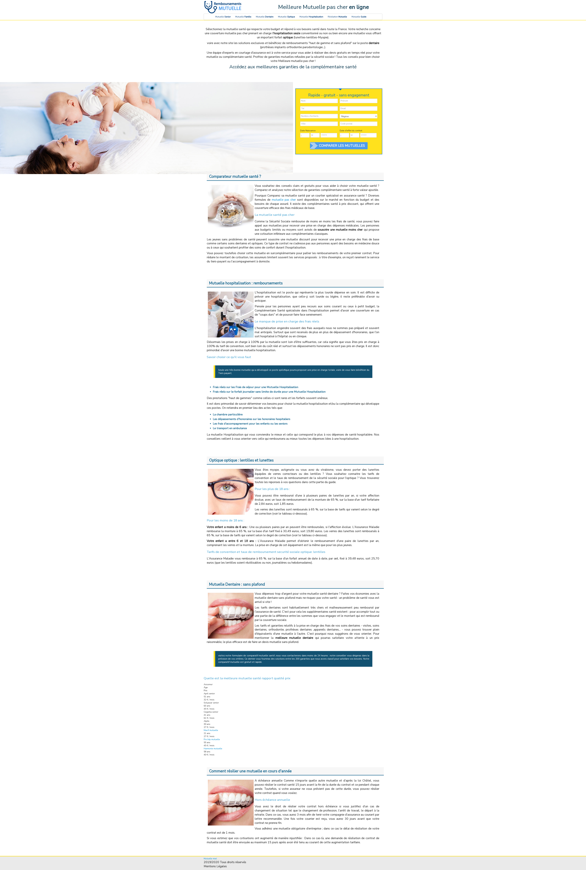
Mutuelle (223, 16)
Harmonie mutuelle (213, 748)
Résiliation (337, 16)
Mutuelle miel (210, 858)
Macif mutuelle (211, 730)
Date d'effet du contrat (351, 130)
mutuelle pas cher (284, 200)
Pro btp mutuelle (212, 739)
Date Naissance (308, 130)
